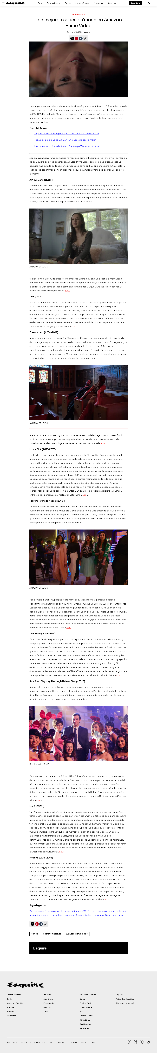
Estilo (40, 3)
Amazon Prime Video (77, 933)
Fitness (68, 3)
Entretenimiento (53, 3)
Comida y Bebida (82, 3)
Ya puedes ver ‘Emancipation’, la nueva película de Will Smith (66, 133)
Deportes (112, 3)
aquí (67, 290)
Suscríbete (135, 3)
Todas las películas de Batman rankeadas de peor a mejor (65, 139)
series (34, 933)
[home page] (15, 3)
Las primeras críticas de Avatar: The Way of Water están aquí (66, 146)
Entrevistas (98, 3)
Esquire (87, 32)
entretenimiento (52, 933)
